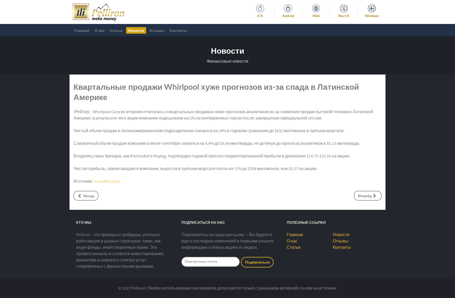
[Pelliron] (98, 11)
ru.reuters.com (106, 181)
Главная (295, 234)
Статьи (293, 247)
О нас (292, 241)
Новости (341, 234)
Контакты (342, 247)
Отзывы (340, 241)
